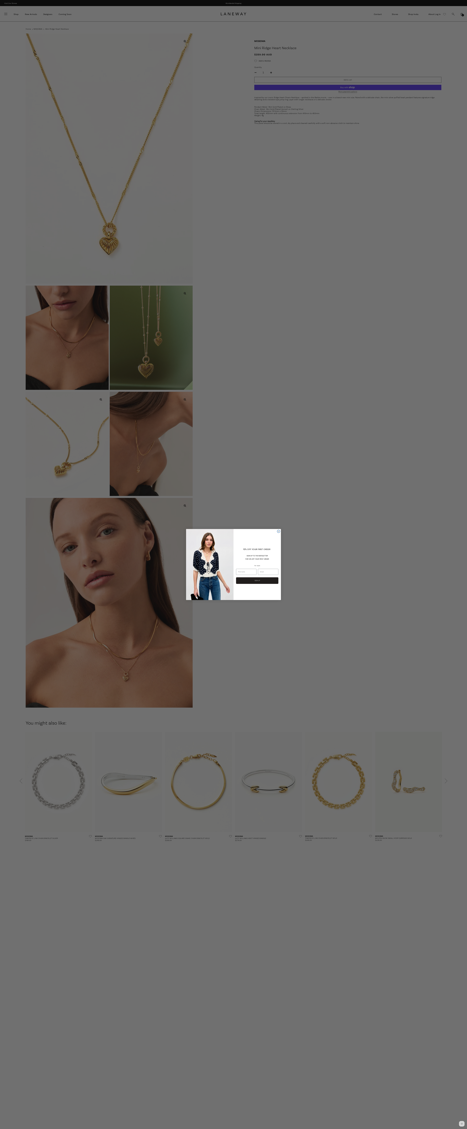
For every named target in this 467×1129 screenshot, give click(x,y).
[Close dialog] (278, 531)
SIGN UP (257, 580)
